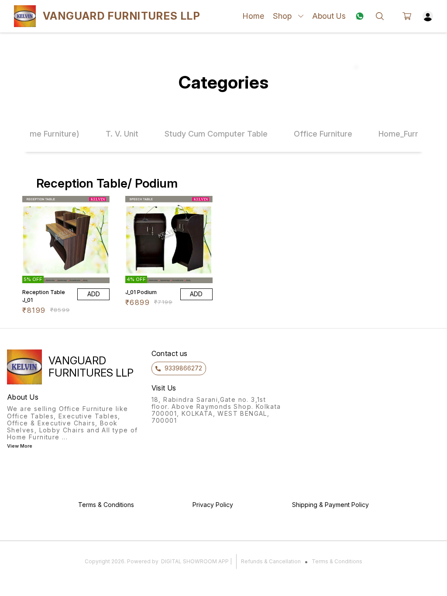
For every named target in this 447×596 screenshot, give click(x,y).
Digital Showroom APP (195, 561)
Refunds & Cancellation (271, 561)
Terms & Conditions (337, 561)
